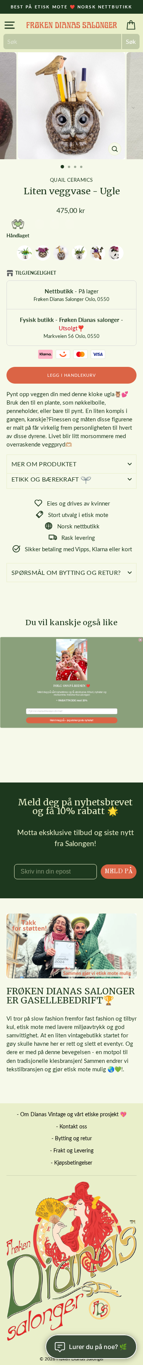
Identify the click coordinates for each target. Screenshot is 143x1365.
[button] (71, 659)
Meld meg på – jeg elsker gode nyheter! (71, 720)
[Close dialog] (140, 640)
